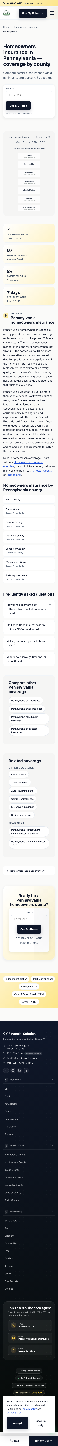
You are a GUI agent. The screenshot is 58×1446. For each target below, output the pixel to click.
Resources (16, 1212)
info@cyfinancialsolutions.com (22, 1058)
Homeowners (12, 1119)
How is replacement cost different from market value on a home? (26, 609)
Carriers (9, 1258)
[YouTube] (6, 1070)
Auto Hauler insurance (23, 790)
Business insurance (21, 815)
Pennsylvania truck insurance (26, 708)
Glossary (9, 1235)
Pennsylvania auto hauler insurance (24, 719)
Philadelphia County (16, 577)
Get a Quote (11, 1220)
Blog (7, 1228)
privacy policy (14, 1412)
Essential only (40, 1423)
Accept (17, 1423)
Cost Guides (11, 1243)
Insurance (16, 1080)
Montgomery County (17, 564)
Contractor (10, 1111)
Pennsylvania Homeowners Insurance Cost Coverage (25, 831)
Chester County (42, 470)
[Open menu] (51, 13)
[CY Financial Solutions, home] (6, 13)
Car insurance (18, 774)
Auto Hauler (11, 1103)
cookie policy (30, 1408)
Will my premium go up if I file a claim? (26, 643)
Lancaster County (15, 550)
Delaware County (15, 537)
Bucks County (15, 511)
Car (6, 1088)
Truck (7, 1096)
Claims (8, 1273)
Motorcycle (10, 1126)
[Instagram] (12, 1070)
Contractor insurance (22, 798)
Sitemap (9, 1288)
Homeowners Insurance (25, 27)
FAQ (7, 1250)
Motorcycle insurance (22, 806)
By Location (17, 1146)
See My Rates (18, 105)
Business (9, 1134)
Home (6, 27)
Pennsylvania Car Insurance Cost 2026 (28, 843)
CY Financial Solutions (20, 1034)
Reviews (9, 1266)
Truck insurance (19, 782)
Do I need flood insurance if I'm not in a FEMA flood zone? (26, 627)
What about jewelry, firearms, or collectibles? (26, 659)
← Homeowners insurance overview (26, 870)
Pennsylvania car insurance (25, 700)
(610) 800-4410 (15, 1053)
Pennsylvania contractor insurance (24, 730)
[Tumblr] (26, 1070)
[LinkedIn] (19, 1070)
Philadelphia (14, 474)
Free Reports (11, 1281)
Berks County (13, 499)
